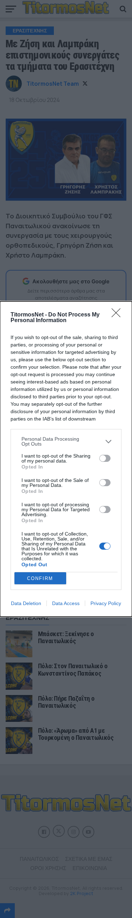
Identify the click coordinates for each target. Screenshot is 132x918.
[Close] (118, 315)
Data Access (66, 603)
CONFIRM (40, 578)
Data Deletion (26, 603)
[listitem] (66, 441)
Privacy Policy (105, 603)
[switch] (105, 458)
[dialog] (66, 459)
